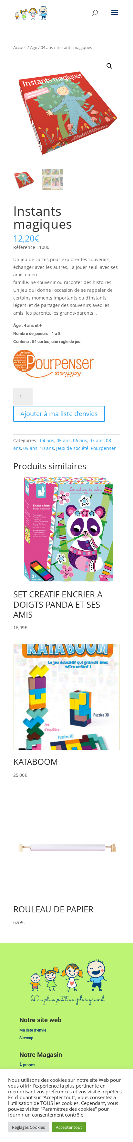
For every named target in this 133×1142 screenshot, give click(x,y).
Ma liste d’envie (32, 1030)
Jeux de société (72, 448)
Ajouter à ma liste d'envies (59, 413)
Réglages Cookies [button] (28, 1127)
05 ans (63, 440)
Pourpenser (103, 448)
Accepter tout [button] (69, 1127)
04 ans (47, 47)
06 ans (80, 440)
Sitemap (26, 1038)
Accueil (19, 47)
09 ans (30, 448)
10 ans (47, 448)
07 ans (96, 440)
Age (33, 47)
